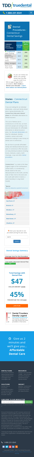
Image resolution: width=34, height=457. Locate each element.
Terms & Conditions (8, 452)
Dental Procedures (24, 376)
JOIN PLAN (17, 306)
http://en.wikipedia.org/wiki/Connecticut (16, 188)
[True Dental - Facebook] (3, 446)
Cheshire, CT (10, 223)
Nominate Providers (7, 389)
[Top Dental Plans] (17, 5)
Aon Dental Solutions (7, 372)
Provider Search (6, 394)
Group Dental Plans (7, 391)
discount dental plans (18, 132)
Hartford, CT (10, 201)
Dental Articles (22, 379)
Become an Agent (6, 393)
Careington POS (6, 377)
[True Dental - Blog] (16, 446)
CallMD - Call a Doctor (24, 374)
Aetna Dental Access (7, 374)
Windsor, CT (10, 210)
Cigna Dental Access (7, 376)
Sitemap (17, 453)
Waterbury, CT (11, 214)
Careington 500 (5, 379)
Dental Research (23, 377)
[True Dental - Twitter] (6, 446)
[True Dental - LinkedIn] (13, 446)
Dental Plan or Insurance (5, 387)
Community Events (23, 389)
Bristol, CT (9, 205)
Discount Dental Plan (26, 47)
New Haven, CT (11, 218)
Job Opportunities (23, 391)
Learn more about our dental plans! (16, 86)
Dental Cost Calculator (25, 372)
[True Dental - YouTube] (10, 446)
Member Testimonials (24, 386)
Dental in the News (24, 388)
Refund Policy (27, 452)
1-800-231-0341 (14, 12)
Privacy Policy (18, 452)
